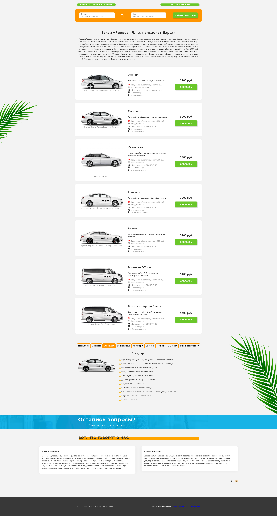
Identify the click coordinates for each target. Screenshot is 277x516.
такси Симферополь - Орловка (186, 506)
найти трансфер (185, 15)
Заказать (186, 87)
